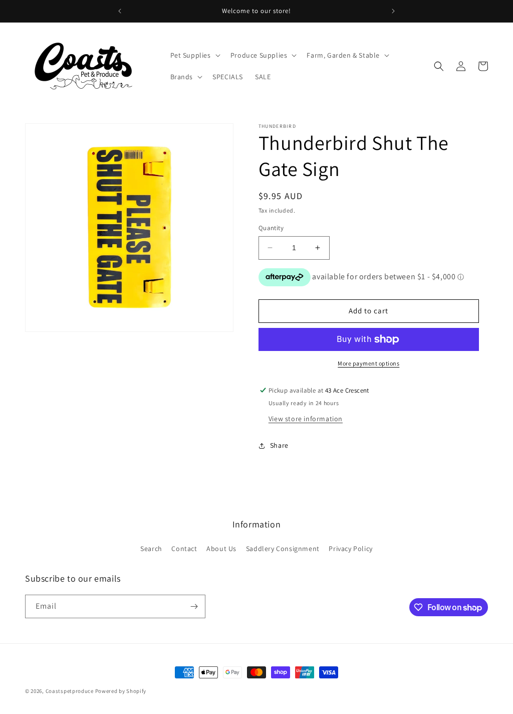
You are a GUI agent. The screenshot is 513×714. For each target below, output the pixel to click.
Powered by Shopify (121, 690)
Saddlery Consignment (283, 548)
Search (151, 548)
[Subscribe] (194, 606)
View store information (306, 418)
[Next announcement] (393, 11)
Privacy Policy (350, 548)
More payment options (368, 363)
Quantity (271, 228)
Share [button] (279, 445)
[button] (194, 55)
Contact (184, 548)
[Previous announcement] (120, 11)
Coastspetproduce (70, 690)
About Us (221, 548)
